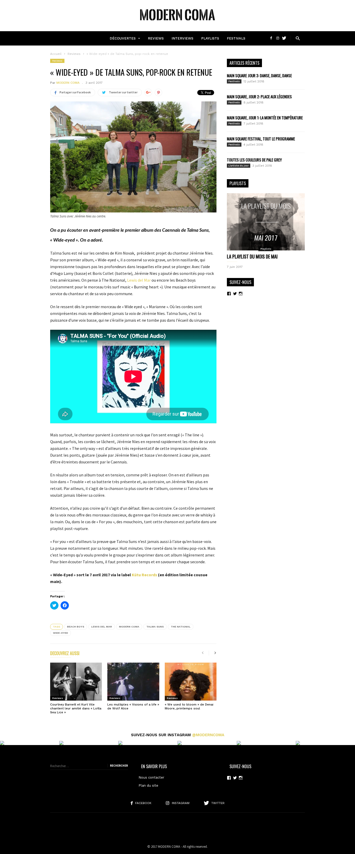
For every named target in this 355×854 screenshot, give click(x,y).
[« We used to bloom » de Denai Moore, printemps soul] (190, 682)
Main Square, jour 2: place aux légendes (259, 96)
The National (180, 626)
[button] (298, 38)
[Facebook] (271, 38)
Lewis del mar (101, 626)
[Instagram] (278, 38)
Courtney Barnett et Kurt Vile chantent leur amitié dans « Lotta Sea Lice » (75, 708)
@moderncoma (208, 735)
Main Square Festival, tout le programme (261, 138)
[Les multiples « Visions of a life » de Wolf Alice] (133, 682)
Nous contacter (151, 777)
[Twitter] (284, 38)
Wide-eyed (60, 632)
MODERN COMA (68, 83)
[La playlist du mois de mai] (266, 221)
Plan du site (148, 785)
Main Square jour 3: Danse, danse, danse (259, 75)
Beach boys (75, 626)
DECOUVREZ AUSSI (65, 653)
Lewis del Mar (139, 280)
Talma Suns (155, 626)
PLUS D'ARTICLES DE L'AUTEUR (110, 653)
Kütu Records (144, 574)
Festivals (236, 38)
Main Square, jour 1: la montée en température (265, 117)
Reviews (156, 38)
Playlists (210, 38)
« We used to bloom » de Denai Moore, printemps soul (189, 706)
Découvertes (123, 38)
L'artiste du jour (238, 165)
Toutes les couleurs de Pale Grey (254, 160)
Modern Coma (129, 626)
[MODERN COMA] (177, 23)
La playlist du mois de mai (252, 256)
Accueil (56, 54)
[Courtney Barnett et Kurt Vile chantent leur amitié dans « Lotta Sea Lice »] (76, 682)
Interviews (182, 38)
